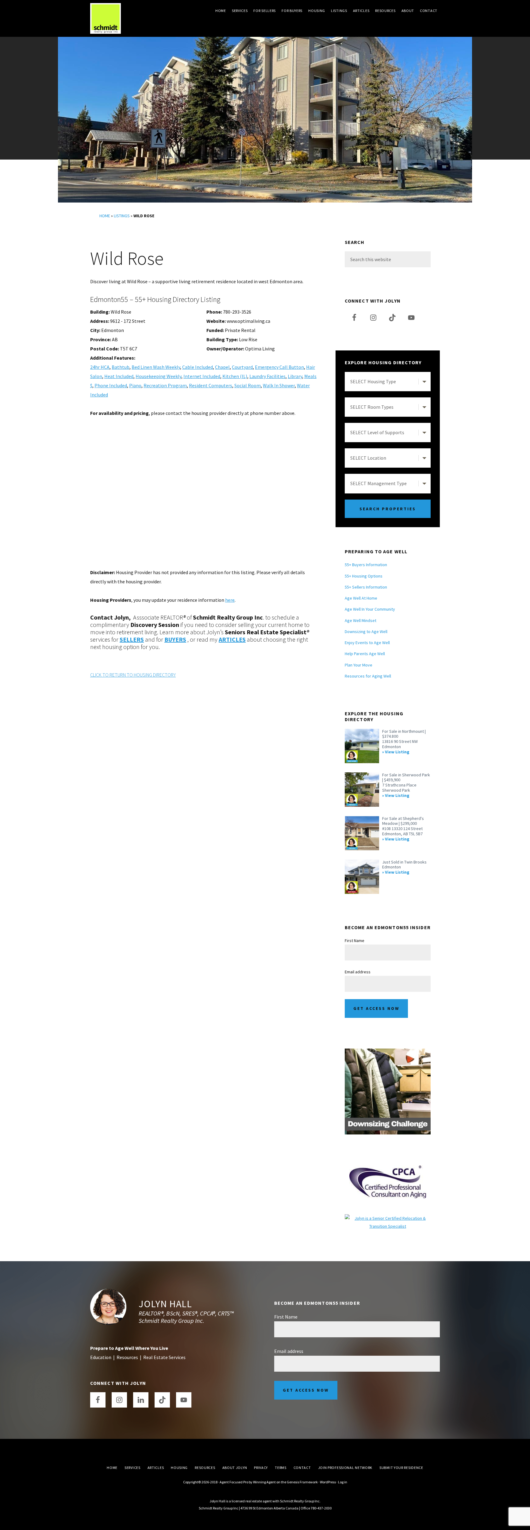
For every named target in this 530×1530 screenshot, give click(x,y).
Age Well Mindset (360, 620)
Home (104, 215)
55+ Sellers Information (366, 587)
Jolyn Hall (165, 1304)
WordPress (328, 1482)
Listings (122, 215)
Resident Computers (210, 385)
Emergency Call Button (279, 367)
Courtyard (242, 367)
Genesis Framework (302, 1482)
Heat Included (118, 376)
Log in (342, 1482)
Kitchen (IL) (234, 376)
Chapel (222, 367)
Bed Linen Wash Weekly (156, 367)
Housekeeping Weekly (158, 376)
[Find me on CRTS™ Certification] (388, 1218)
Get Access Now (376, 1008)
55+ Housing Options (363, 576)
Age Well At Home (361, 598)
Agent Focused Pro (234, 1482)
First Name (354, 940)
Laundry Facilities (267, 376)
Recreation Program (165, 385)
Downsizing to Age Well (366, 631)
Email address (358, 972)
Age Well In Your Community (370, 609)
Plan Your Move (358, 665)
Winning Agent (264, 1482)
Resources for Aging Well (368, 676)
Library (295, 376)
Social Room (247, 385)
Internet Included (201, 376)
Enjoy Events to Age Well (367, 642)
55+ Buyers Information (366, 564)
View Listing (397, 752)
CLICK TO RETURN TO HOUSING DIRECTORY (133, 675)
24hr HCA (99, 367)
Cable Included (197, 367)
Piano (135, 385)
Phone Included (110, 385)
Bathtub (120, 367)
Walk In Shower (279, 385)
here (230, 600)
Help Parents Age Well (365, 653)
